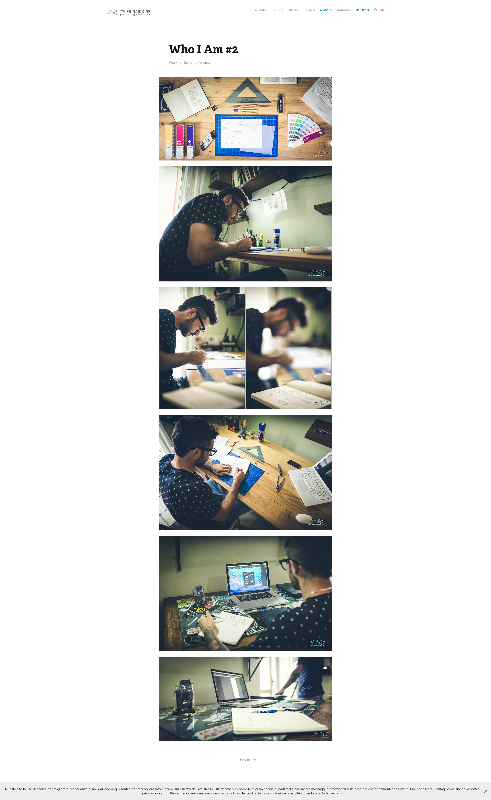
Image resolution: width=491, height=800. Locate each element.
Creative (261, 10)
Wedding (326, 10)
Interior (295, 10)
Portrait (278, 10)
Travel (310, 10)
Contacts (344, 10)
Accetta (336, 793)
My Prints (363, 10)
